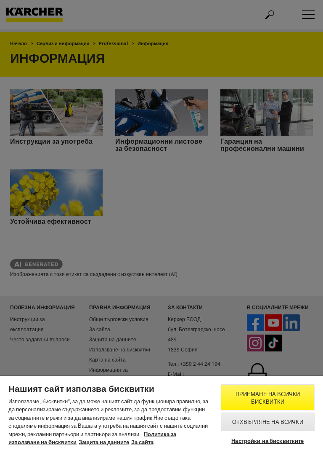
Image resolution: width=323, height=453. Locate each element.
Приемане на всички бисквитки (268, 397)
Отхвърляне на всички (267, 422)
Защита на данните (104, 442)
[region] (161, 414)
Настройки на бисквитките (267, 441)
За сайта (142, 442)
